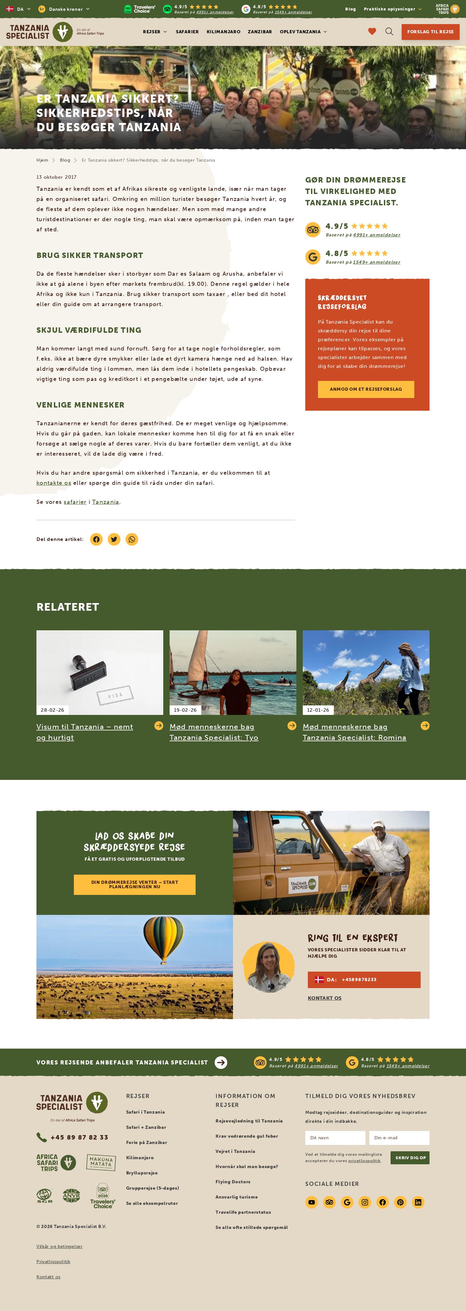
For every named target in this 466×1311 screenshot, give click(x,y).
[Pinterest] (400, 1202)
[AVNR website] (71, 1196)
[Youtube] (311, 1202)
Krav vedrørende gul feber (247, 1136)
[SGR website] (44, 1196)
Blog (350, 9)
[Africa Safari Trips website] (56, 1163)
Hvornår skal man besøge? (247, 1166)
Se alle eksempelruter (152, 1203)
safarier (75, 501)
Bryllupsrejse (142, 1173)
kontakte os (53, 482)
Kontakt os (48, 1277)
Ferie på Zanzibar (146, 1142)
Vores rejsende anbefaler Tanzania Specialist (122, 1062)
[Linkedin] (418, 1202)
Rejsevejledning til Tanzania (249, 1121)
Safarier (187, 32)
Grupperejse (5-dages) (152, 1188)
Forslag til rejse (430, 32)
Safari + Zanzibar (146, 1127)
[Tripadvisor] (329, 1202)
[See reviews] (367, 243)
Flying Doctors (233, 1182)
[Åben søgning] (389, 32)
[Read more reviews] (218, 9)
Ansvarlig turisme (237, 1197)
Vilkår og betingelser (59, 1246)
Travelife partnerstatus (243, 1212)
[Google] (347, 1202)
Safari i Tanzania (145, 1112)
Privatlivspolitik (53, 1261)
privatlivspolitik (364, 1160)
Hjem (42, 160)
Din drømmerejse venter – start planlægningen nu (134, 885)
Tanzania (105, 501)
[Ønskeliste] (372, 32)
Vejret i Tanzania (235, 1151)
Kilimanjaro (224, 32)
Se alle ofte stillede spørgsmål (252, 1227)
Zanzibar (260, 32)
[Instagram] (365, 1202)
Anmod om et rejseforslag (366, 389)
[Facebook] (382, 1202)
